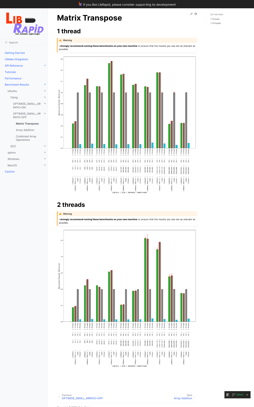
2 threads (215, 23)
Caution (10, 171)
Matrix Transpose (27, 123)
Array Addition (25, 130)
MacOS (12, 165)
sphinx (12, 152)
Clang (14, 97)
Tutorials (10, 72)
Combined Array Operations (26, 138)
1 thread (214, 19)
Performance (13, 78)
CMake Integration (16, 59)
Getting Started (15, 53)
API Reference (14, 65)
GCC (13, 146)
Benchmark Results (17, 84)
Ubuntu (12, 91)
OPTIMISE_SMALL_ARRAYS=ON (27, 105)
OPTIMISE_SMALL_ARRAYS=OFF (27, 115)
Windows (13, 159)
